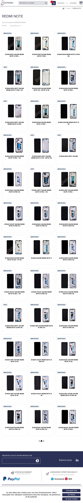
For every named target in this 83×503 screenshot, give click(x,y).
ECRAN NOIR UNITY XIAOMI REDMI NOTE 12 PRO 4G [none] (14, 327)
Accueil (63, 8)
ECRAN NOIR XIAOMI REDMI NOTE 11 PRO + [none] (41, 123)
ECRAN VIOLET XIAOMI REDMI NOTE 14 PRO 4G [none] (41, 293)
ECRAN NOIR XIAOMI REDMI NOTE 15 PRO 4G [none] (14, 428)
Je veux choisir (71, 499)
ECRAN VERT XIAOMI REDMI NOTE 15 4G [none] (14, 394)
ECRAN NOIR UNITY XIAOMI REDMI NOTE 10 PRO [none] (14, 123)
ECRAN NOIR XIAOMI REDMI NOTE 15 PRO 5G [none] (68, 225)
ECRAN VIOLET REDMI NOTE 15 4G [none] (41, 394)
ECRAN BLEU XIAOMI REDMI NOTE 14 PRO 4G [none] (14, 191)
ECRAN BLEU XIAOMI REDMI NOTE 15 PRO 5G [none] (41, 225)
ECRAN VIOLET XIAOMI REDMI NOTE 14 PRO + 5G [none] (14, 293)
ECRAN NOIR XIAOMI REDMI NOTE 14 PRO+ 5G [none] (14, 462)
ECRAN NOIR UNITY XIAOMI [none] (68, 156)
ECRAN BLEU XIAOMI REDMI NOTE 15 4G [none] (68, 361)
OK (46, 3)
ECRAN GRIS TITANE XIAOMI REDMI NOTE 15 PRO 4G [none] (68, 394)
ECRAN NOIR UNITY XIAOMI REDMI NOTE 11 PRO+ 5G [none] (14, 89)
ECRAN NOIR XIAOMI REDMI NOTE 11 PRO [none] (41, 55)
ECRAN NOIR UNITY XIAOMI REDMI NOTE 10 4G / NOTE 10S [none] (41, 157)
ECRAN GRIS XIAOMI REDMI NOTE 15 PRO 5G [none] (41, 327)
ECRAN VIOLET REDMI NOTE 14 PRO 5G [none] (41, 361)
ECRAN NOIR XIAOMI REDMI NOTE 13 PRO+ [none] (68, 89)
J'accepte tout (71, 491)
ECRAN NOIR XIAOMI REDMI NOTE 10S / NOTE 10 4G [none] (41, 89)
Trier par (4, 25)
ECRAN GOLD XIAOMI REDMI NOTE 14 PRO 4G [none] (68, 293)
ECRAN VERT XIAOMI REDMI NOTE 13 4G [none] (14, 361)
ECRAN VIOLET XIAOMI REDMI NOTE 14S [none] (41, 462)
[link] (14, 41)
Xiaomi (69, 8)
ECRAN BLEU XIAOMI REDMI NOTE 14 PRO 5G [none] (41, 428)
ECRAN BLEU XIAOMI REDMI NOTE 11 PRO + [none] (14, 55)
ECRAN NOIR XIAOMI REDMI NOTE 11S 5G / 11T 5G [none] (14, 259)
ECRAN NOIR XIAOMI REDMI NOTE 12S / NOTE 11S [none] (68, 462)
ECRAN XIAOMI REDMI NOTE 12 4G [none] (68, 123)
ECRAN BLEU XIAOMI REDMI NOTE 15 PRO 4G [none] (68, 327)
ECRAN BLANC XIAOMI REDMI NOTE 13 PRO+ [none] (69, 428)
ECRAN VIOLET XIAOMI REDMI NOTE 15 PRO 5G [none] (14, 225)
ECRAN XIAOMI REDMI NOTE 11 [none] (41, 258)
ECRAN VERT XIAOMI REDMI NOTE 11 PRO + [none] (68, 191)
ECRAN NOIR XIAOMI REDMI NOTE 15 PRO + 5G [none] (14, 157)
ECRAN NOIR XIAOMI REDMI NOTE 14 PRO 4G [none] (68, 259)
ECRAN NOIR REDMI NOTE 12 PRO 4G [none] (68, 55)
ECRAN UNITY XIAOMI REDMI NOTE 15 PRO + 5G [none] (41, 191)
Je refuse (71, 495)
